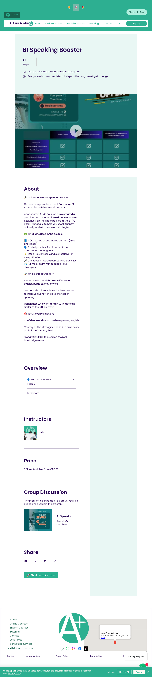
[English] (76, 7)
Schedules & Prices (21, 643)
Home (13, 619)
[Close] (148, 672)
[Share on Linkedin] (45, 561)
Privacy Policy (14, 673)
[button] (76, 131)
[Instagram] (74, 648)
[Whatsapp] (68, 648)
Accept (139, 671)
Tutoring (15, 631)
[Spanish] (82, 7)
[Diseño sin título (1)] (62, 648)
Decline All (124, 671)
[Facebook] (80, 648)
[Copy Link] (54, 561)
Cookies (10, 656)
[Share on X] (35, 561)
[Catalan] (69, 7)
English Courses (19, 627)
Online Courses (19, 623)
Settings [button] (110, 671)
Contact (14, 635)
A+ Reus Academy (20, 23)
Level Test (16, 639)
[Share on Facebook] (26, 561)
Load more (33, 393)
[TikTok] (86, 648)
